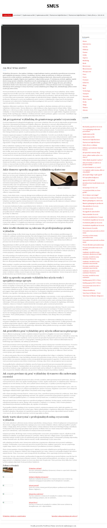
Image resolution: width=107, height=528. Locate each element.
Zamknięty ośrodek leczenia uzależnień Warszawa (91, 272)
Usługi (84, 105)
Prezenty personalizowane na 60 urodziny (92, 248)
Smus (53, 6)
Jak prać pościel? (34, 485)
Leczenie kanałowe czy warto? (92, 167)
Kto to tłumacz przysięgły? (91, 195)
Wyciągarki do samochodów (91, 211)
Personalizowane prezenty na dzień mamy (93, 232)
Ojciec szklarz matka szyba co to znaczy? (92, 156)
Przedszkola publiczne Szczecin (92, 223)
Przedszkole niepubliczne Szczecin (93, 220)
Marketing (86, 60)
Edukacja (85, 49)
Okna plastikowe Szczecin (90, 206)
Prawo (85, 77)
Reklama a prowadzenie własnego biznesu (93, 149)
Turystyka (86, 96)
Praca (84, 74)
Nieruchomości (87, 69)
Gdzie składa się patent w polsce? (93, 160)
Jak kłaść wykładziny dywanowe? (38, 477)
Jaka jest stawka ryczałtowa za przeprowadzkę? (92, 163)
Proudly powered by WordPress (40, 526)
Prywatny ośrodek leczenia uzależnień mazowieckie (91, 267)
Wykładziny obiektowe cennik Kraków (14, 516)
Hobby (85, 55)
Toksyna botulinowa (89, 290)
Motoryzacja (86, 66)
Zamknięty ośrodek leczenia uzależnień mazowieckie (91, 262)
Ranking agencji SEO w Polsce (92, 280)
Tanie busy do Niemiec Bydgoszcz (93, 296)
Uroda (84, 102)
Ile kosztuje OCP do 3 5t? (90, 188)
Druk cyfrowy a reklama (90, 145)
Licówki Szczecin (88, 209)
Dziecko (85, 47)
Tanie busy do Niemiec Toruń (92, 293)
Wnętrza (85, 107)
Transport (86, 94)
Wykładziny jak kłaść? (35, 468)
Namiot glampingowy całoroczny (93, 200)
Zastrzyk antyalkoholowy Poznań (93, 217)
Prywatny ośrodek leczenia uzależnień (91, 276)
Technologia (86, 91)
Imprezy (85, 58)
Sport (84, 88)
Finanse (85, 52)
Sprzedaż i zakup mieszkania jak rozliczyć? (65, 516)
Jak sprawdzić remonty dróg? (91, 152)
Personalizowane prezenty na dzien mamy (93, 241)
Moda (84, 63)
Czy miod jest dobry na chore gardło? (91, 191)
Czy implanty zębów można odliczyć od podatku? (93, 171)
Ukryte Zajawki (87, 99)
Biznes (85, 41)
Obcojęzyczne (87, 71)
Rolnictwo (86, 82)
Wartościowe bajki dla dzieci (91, 140)
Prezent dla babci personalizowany (93, 245)
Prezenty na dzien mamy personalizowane (90, 236)
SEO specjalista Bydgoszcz (91, 177)
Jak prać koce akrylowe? (36, 494)
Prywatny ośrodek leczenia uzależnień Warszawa (91, 258)
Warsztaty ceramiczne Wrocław (92, 198)
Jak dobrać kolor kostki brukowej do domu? (93, 184)
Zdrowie (85, 110)
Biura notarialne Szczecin (90, 214)
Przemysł (85, 80)
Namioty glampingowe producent (93, 203)
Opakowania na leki (88, 134)
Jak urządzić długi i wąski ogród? (92, 175)
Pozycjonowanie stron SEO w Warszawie (91, 286)
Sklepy (85, 85)
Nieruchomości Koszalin (90, 228)
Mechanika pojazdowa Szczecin (92, 127)
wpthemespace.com (70, 526)
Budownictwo (87, 44)
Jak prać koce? (33, 502)
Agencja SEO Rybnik (89, 180)
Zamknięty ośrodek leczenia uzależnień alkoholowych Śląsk (92, 253)
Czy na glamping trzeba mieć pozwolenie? (91, 130)
